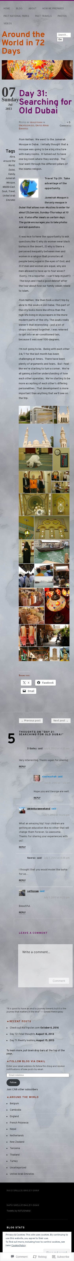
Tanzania (15, 1148)
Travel (11, 191)
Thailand (15, 1155)
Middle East (9, 187)
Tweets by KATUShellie (18, 1211)
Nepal (13, 1129)
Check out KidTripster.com (25, 1027)
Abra (12, 156)
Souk (4, 191)
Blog (19, 8)
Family (11, 174)
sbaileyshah (36, 122)
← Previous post (31, 720)
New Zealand (17, 1142)
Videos (8, 23)
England (14, 1116)
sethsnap (33, 891)
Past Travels (43, 16)
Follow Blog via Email (27, 1061)
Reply (22, 766)
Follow (13, 1082)
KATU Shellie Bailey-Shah (23, 1190)
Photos (62, 16)
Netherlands (17, 1135)
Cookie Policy (18, 1245)
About (32, 8)
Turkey (14, 1161)
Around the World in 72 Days (23, 43)
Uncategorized (26, 125)
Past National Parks (16, 16)
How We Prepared (53, 8)
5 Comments (65, 124)
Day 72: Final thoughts (22, 1034)
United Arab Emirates (22, 1174)
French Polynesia (19, 1122)
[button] (25, 414)
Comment (59, 980)
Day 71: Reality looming (23, 1040)
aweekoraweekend (38, 808)
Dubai (11, 170)
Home (7, 8)
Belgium (14, 1103)
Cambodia (15, 1110)
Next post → (60, 720)
